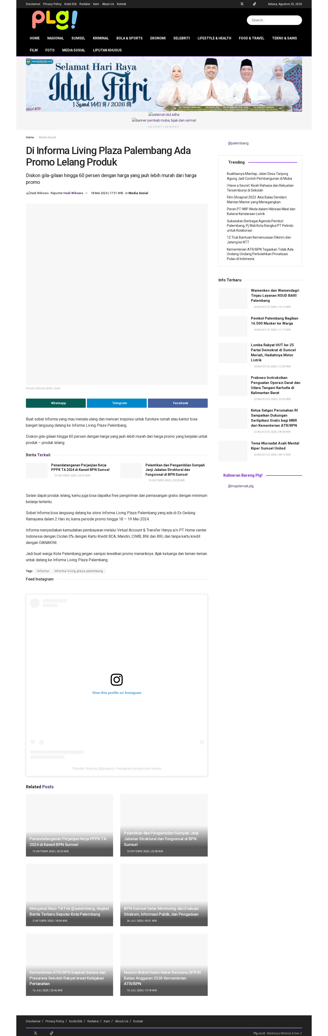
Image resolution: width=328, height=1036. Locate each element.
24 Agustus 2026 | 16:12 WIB (272, 306)
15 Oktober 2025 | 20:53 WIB (71, 475)
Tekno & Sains (284, 38)
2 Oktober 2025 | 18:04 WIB (49, 920)
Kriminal (101, 38)
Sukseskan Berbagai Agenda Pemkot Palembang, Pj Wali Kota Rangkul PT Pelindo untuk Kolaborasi (260, 225)
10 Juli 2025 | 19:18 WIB (141, 990)
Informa (43, 571)
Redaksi (84, 4)
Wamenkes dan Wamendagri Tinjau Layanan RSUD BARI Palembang (275, 295)
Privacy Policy (52, 4)
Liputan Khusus (107, 50)
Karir (96, 4)
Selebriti (181, 38)
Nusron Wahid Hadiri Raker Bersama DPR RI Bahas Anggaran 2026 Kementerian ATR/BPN (162, 978)
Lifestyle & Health (214, 38)
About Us (108, 4)
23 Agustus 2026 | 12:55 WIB (272, 366)
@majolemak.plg (241, 486)
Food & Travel (251, 38)
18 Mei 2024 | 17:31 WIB (107, 193)
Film (34, 50)
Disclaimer (33, 4)
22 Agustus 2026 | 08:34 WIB (272, 431)
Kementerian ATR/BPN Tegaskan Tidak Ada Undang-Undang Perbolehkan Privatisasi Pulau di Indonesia (260, 254)
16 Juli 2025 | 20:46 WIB (47, 990)
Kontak (121, 4)
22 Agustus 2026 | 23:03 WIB (272, 399)
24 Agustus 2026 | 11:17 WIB (272, 329)
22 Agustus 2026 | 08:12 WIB (272, 454)
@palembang (238, 143)
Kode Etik (70, 4)
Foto (50, 50)
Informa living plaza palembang (79, 571)
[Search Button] (297, 20)
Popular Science (85, 768)
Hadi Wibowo (73, 193)
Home (35, 38)
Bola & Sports (129, 38)
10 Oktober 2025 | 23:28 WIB (166, 480)
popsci (108, 768)
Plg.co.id (259, 1033)
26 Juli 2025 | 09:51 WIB (141, 920)
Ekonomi (158, 38)
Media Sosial (73, 50)
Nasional (55, 38)
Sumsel (78, 38)
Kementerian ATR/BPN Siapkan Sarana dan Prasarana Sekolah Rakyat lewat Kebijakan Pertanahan (68, 978)
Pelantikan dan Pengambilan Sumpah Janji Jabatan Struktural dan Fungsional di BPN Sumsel (175, 469)
